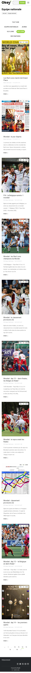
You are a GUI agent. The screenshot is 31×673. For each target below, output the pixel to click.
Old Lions (10, 31)
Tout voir (15, 22)
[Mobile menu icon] (28, 3)
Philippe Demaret (6, 659)
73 (18, 647)
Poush (18, 668)
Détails (5, 94)
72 (15, 647)
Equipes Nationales (11, 27)
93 (17, 649)
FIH (4, 200)
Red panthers (15, 36)
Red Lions (20, 31)
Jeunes (24, 27)
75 (26, 647)
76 (10, 649)
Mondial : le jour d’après (12, 137)
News (4, 82)
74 (22, 647)
